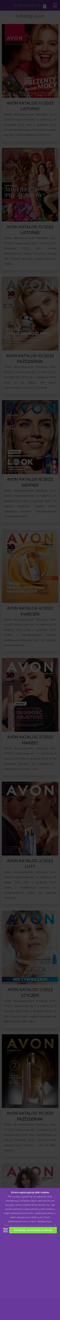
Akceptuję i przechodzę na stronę (33, 1230)
